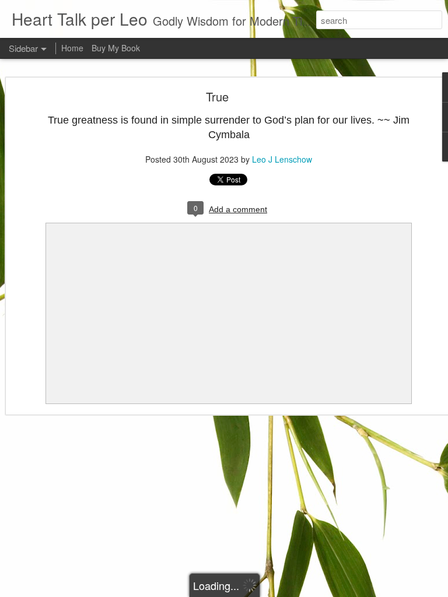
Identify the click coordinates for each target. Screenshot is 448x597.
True (217, 96)
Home (72, 48)
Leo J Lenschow (282, 159)
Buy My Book (116, 48)
